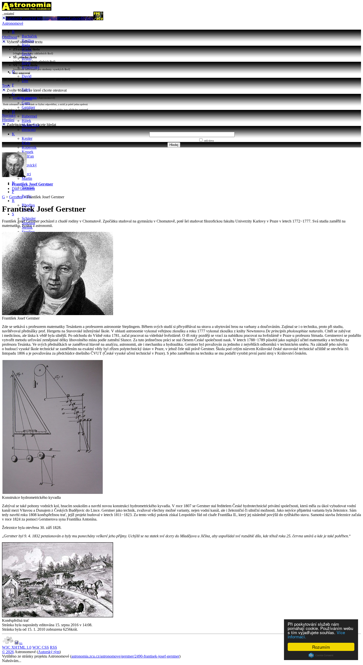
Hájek (26, 121)
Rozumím (321, 647)
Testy (6, 85)
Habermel (29, 116)
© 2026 (8, 652)
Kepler (27, 138)
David (26, 76)
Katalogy (13, 18)
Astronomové (12, 23)
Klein (26, 143)
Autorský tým (49, 652)
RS (20, 643)
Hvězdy (87, 18)
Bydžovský (31, 67)
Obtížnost (9, 37)
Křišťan (28, 156)
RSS (53, 647)
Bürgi (26, 63)
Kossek (27, 152)
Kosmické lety (31, 18)
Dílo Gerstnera (23, 188)
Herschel (29, 129)
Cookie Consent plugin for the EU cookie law (321, 655)
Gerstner (28, 107)
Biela (26, 45)
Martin (27, 178)
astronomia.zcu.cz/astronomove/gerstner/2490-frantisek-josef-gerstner (125, 656)
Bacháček (29, 36)
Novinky (9, 115)
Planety (63, 18)
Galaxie (75, 18)
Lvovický (29, 165)
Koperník (29, 147)
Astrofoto (49, 18)
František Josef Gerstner (32, 184)
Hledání (8, 120)
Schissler (29, 218)
